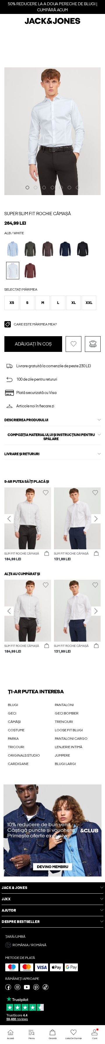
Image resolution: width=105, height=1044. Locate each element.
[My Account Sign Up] (53, 830)
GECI (12, 713)
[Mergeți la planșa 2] (35, 187)
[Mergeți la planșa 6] (69, 187)
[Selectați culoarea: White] (12, 270)
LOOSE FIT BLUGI (69, 730)
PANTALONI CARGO (71, 739)
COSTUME (16, 730)
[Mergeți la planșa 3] (44, 187)
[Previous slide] (9, 518)
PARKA (13, 739)
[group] (27, 524)
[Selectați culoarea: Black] (82, 249)
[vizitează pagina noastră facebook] (8, 989)
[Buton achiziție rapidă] (46, 554)
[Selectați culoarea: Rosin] (30, 249)
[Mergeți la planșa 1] (27, 187)
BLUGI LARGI (65, 764)
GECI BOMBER (66, 713)
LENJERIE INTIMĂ (68, 747)
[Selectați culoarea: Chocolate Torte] (47, 249)
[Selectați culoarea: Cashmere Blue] (12, 249)
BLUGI (13, 705)
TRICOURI (16, 747)
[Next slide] (96, 518)
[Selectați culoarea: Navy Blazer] (65, 249)
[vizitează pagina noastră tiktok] (45, 989)
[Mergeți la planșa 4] (52, 187)
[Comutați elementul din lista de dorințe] (73, 344)
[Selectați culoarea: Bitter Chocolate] (30, 270)
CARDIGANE (18, 764)
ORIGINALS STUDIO (24, 755)
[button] (11, 303)
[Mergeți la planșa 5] (61, 187)
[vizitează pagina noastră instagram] (17, 989)
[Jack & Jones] (52, 23)
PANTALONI (64, 705)
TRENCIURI (64, 722)
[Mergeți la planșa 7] (77, 187)
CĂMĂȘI (14, 722)
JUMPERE (62, 755)
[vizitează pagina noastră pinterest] (36, 989)
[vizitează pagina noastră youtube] (27, 989)
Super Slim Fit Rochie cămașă (37, 213)
